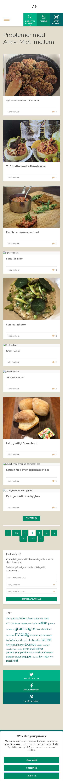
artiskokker (12, 618)
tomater (44, 656)
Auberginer (25, 618)
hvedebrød (10, 635)
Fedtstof (36, 623)
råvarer (42, 652)
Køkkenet (19, 644)
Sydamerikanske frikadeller (22, 100)
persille (24, 652)
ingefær (34, 635)
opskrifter (36, 648)
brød (46, 618)
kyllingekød (35, 640)
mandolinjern (11, 649)
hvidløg (22, 634)
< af (16, 533)
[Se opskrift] (31, 252)
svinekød (35, 657)
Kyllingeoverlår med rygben (23, 496)
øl (16, 660)
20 (23, 538)
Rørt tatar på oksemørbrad (22, 232)
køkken (10, 644)
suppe (26, 656)
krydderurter (22, 640)
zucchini (10, 660)
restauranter (33, 652)
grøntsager (25, 628)
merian (19, 649)
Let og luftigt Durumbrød (21, 443)
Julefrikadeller (15, 377)
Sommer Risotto (16, 324)
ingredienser (45, 635)
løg (27, 644)
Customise (31, 768)
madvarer (46, 645)
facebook (26, 623)
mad (33, 644)
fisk (44, 623)
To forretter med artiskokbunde (25, 166)
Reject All (31, 776)
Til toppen (31, 518)
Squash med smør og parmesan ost (27, 469)
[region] (31, 756)
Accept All (32, 760)
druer (17, 623)
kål (43, 640)
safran (9, 656)
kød (48, 640)
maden (39, 645)
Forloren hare (14, 258)
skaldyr (17, 656)
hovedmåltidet (43, 629)
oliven (26, 648)
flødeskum (10, 629)
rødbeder (49, 652)
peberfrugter (13, 652)
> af (32, 538)
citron (10, 623)
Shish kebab (13, 350)
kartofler (10, 640)
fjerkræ (51, 623)
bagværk (38, 618)
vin (51, 656)
